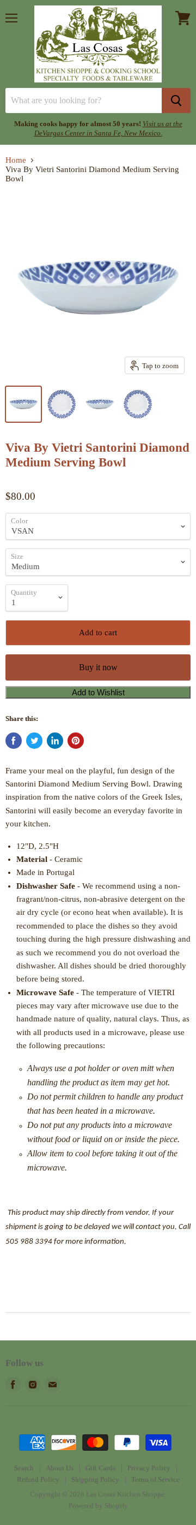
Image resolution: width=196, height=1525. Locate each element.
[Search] (176, 100)
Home (15, 160)
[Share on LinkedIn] (55, 740)
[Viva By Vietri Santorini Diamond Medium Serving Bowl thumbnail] (23, 404)
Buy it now (98, 667)
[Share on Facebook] (13, 740)
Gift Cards (100, 1468)
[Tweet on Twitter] (34, 740)
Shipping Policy (95, 1479)
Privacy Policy (148, 1468)
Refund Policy (38, 1479)
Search (24, 1468)
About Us (60, 1468)
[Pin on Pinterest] (76, 740)
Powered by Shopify (98, 1506)
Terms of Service (155, 1479)
